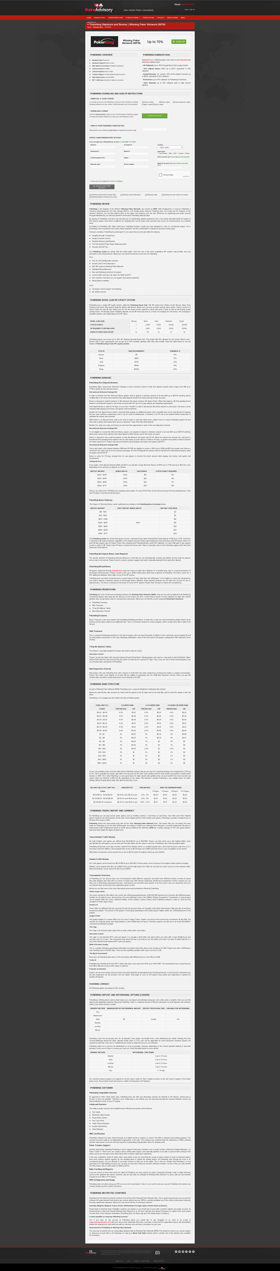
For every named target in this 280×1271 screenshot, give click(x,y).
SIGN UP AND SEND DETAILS (102, 187)
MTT (175, 153)
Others (187, 153)
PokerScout (141, 825)
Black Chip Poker (139, 1233)
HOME (89, 18)
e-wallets (160, 18)
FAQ (128, 1261)
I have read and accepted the (106, 181)
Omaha (180, 153)
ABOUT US (119, 1261)
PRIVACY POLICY (158, 1261)
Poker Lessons (148, 18)
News (183, 18)
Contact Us (91, 22)
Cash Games (163, 153)
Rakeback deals (100, 18)
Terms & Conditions (115, 181)
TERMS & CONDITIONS (141, 1261)
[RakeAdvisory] (162, 1267)
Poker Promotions (115, 18)
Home (89, 27)
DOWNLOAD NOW (155, 116)
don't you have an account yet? (178, 157)
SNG (170, 153)
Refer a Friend (172, 18)
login (186, 9)
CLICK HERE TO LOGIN (128, 142)
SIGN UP (179, 41)
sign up (192, 9)
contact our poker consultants (154, 1172)
